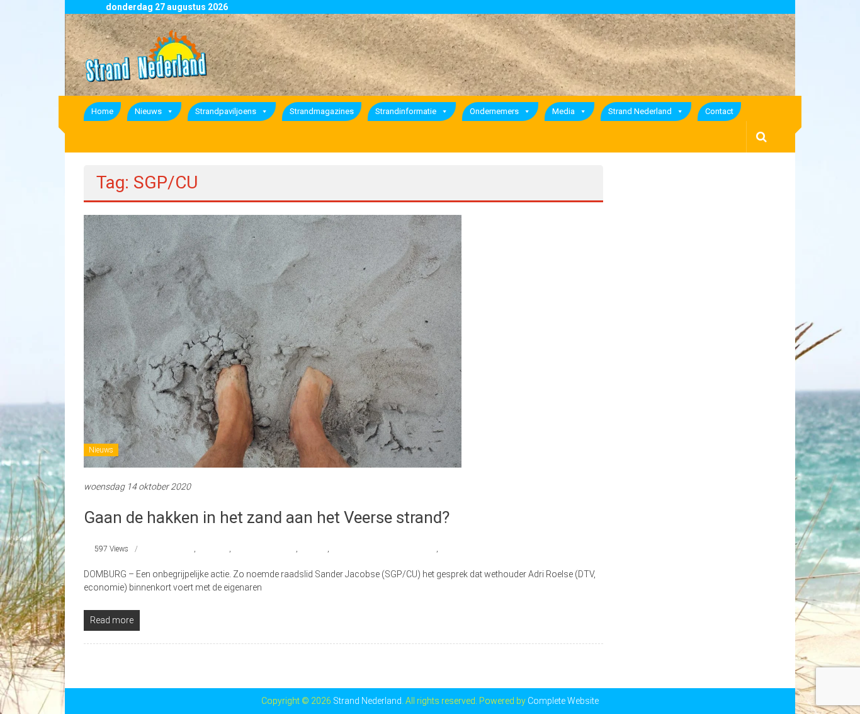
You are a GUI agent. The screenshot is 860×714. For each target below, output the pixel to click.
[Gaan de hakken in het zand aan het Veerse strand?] (272, 340)
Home (102, 111)
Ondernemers (494, 111)
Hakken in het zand (264, 548)
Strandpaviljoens (225, 111)
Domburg (213, 548)
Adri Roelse (175, 548)
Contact (719, 111)
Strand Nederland (640, 111)
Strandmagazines (322, 111)
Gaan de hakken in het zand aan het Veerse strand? (267, 517)
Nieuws (148, 111)
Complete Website (563, 701)
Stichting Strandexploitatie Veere (383, 548)
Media (563, 111)
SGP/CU (313, 548)
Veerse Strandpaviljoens (478, 548)
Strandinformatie (405, 111)
